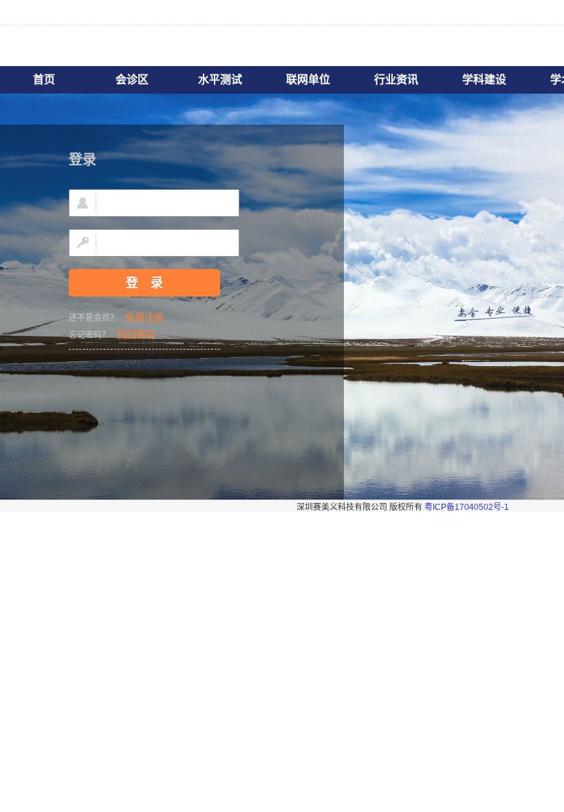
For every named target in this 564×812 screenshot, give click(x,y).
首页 (44, 79)
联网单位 (308, 79)
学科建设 (484, 79)
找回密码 (136, 334)
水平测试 (220, 79)
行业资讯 (396, 79)
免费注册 (144, 317)
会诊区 (132, 79)
